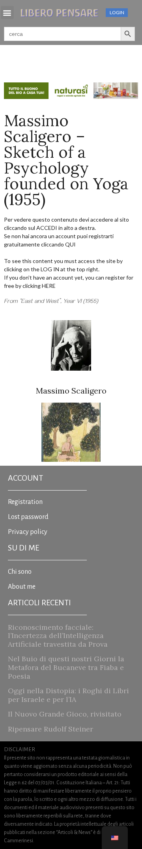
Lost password (28, 517)
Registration (25, 502)
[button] (7, 12)
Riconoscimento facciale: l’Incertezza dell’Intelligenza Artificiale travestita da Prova (58, 636)
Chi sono (20, 571)
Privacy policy (27, 532)
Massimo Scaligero (71, 391)
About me (22, 586)
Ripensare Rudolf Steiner (50, 728)
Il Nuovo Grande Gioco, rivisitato (64, 713)
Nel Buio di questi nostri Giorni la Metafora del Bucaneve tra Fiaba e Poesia (66, 667)
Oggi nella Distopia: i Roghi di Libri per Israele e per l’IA (68, 695)
